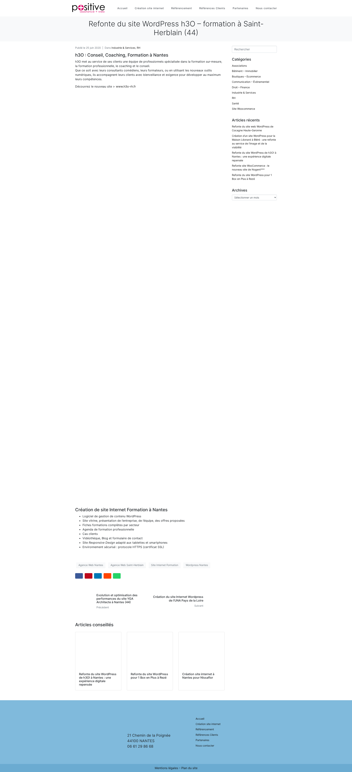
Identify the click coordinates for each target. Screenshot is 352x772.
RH (138, 47)
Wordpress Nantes (197, 565)
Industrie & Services (123, 47)
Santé (235, 103)
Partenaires (240, 8)
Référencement (181, 8)
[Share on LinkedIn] (98, 576)
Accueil (122, 8)
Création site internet (149, 8)
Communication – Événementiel (250, 81)
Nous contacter (266, 8)
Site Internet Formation (164, 565)
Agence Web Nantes (90, 565)
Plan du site (189, 768)
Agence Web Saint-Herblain (127, 565)
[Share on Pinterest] (88, 576)
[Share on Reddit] (107, 576)
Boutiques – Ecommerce (246, 76)
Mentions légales (166, 768)
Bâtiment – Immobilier (245, 71)
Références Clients (212, 8)
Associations (239, 65)
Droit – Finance (241, 87)
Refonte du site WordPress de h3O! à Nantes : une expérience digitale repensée (254, 156)
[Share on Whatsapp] (117, 576)
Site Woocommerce (243, 108)
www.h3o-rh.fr (126, 86)
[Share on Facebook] (79, 576)
